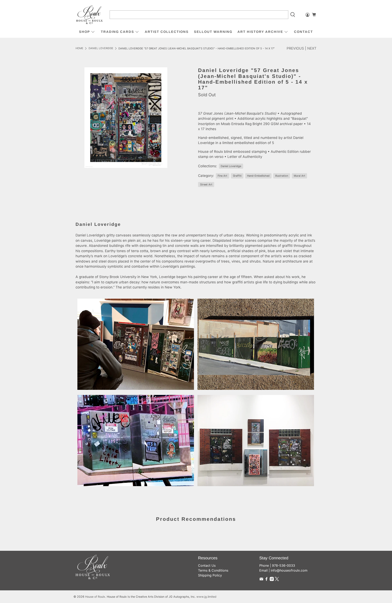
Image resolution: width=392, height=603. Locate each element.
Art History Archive (260, 31)
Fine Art (222, 175)
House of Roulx (95, 596)
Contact (303, 31)
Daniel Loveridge (101, 48)
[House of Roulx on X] (277, 580)
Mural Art (299, 175)
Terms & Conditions (213, 570)
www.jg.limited (206, 596)
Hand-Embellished (258, 175)
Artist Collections (167, 31)
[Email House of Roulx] (261, 580)
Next (311, 48)
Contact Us (207, 565)
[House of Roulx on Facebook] (266, 580)
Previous (295, 48)
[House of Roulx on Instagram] (272, 580)
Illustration (281, 175)
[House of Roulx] (89, 14)
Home (79, 48)
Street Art (206, 184)
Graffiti (237, 175)
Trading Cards (117, 31)
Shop (84, 31)
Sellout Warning (213, 31)
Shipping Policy (210, 575)
